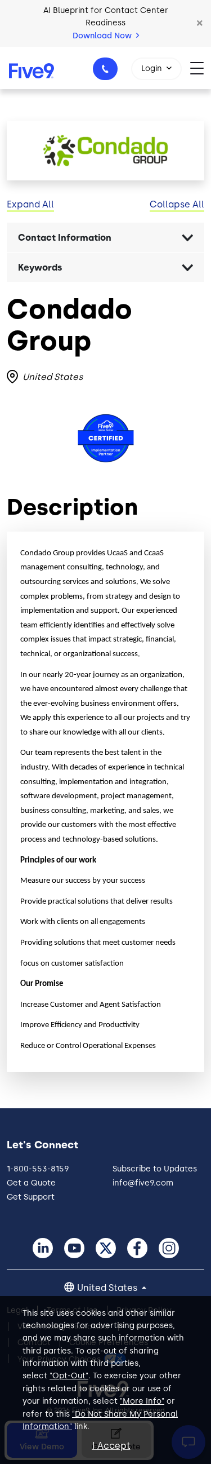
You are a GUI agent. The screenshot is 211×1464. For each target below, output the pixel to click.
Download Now (103, 36)
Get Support (31, 1197)
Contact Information (64, 237)
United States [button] (108, 1287)
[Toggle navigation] (200, 68)
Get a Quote (31, 1183)
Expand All (30, 204)
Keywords (40, 267)
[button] (200, 23)
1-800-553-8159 (105, 69)
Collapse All (177, 204)
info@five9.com (143, 1183)
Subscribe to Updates (155, 1169)
